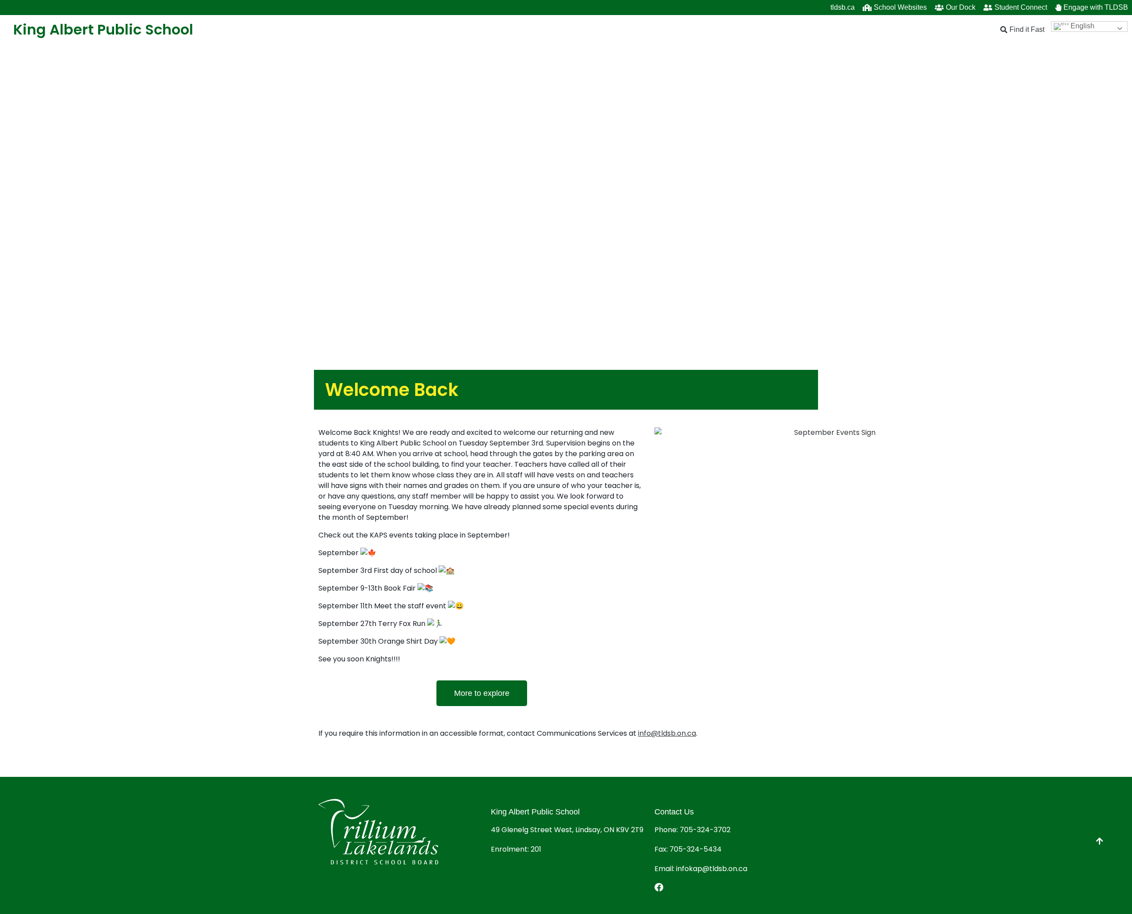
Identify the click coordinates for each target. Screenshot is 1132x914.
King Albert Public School (103, 29)
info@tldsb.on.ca (667, 733)
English (1081, 26)
